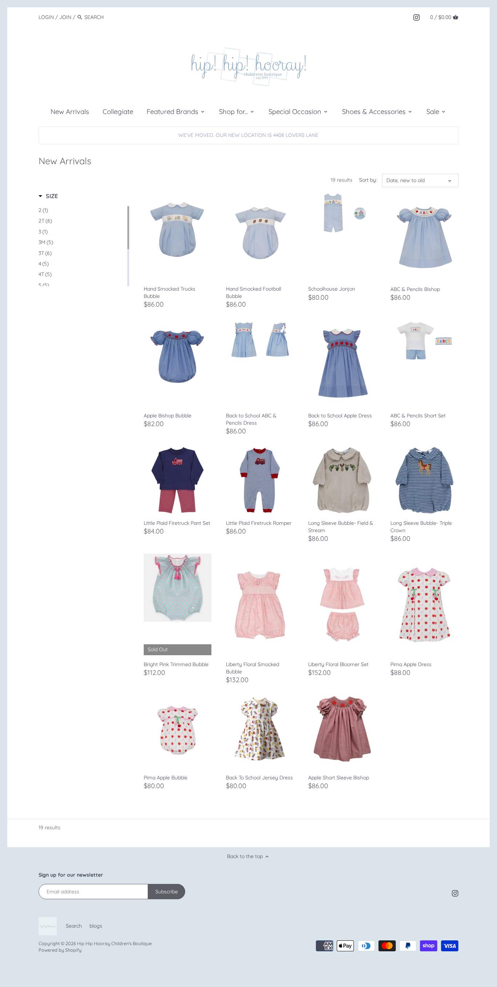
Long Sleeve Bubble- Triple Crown (421, 527)
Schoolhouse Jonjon (331, 289)
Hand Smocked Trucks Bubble (169, 292)
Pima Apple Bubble (165, 777)
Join (65, 17)
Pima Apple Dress (411, 664)
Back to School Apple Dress (340, 415)
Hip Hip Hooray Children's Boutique (114, 943)
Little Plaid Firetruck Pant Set (177, 523)
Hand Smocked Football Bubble (253, 292)
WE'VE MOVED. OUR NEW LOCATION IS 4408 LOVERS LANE (248, 135)
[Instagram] (416, 17)
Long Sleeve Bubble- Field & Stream (340, 527)
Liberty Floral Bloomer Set (338, 664)
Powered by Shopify (60, 950)
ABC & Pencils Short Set (418, 415)
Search (74, 926)
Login (46, 17)
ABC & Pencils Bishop (415, 289)
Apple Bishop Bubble (167, 415)
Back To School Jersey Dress (259, 777)
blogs (96, 926)
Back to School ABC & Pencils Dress (251, 419)
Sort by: (368, 180)
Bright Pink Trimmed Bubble (176, 664)
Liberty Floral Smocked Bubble (252, 668)
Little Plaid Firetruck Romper (258, 523)
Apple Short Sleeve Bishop (338, 777)
